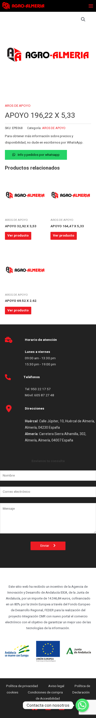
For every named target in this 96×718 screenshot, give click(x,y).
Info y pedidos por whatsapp (39, 154)
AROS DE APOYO (18, 105)
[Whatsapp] (82, 705)
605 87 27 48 (44, 395)
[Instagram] (62, 707)
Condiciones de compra (45, 692)
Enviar (46, 545)
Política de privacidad (22, 686)
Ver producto (18, 235)
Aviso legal (56, 686)
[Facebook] (35, 707)
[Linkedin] (48, 707)
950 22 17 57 (41, 389)
